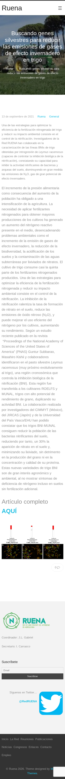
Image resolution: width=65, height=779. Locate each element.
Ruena (42, 116)
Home (9, 68)
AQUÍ (9, 511)
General (54, 116)
